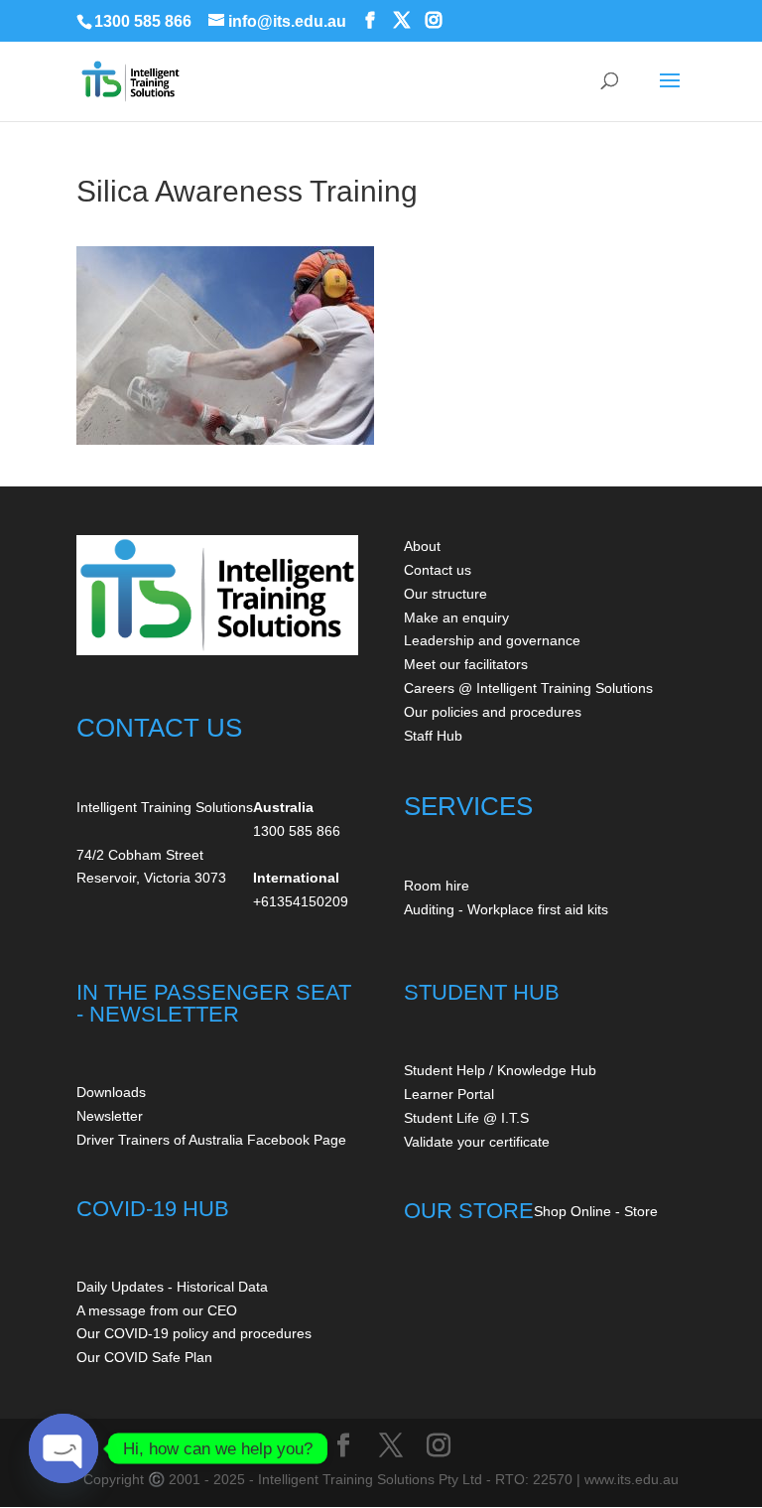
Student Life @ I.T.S (466, 1118)
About (422, 546)
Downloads (111, 1092)
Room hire (436, 885)
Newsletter (109, 1116)
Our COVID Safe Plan (144, 1357)
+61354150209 (300, 901)
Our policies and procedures (492, 712)
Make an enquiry (456, 617)
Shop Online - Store (596, 1211)
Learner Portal (449, 1094)
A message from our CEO (156, 1310)
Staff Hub (433, 736)
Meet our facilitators (466, 664)
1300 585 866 (142, 21)
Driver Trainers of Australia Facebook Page (211, 1140)
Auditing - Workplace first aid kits (506, 909)
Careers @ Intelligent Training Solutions (528, 688)
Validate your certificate (477, 1142)
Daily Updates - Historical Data (172, 1287)
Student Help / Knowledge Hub (500, 1070)
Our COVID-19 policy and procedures (194, 1333)
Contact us (437, 570)
